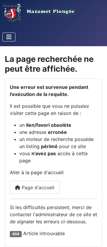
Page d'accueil (37, 187)
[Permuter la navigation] (8, 37)
